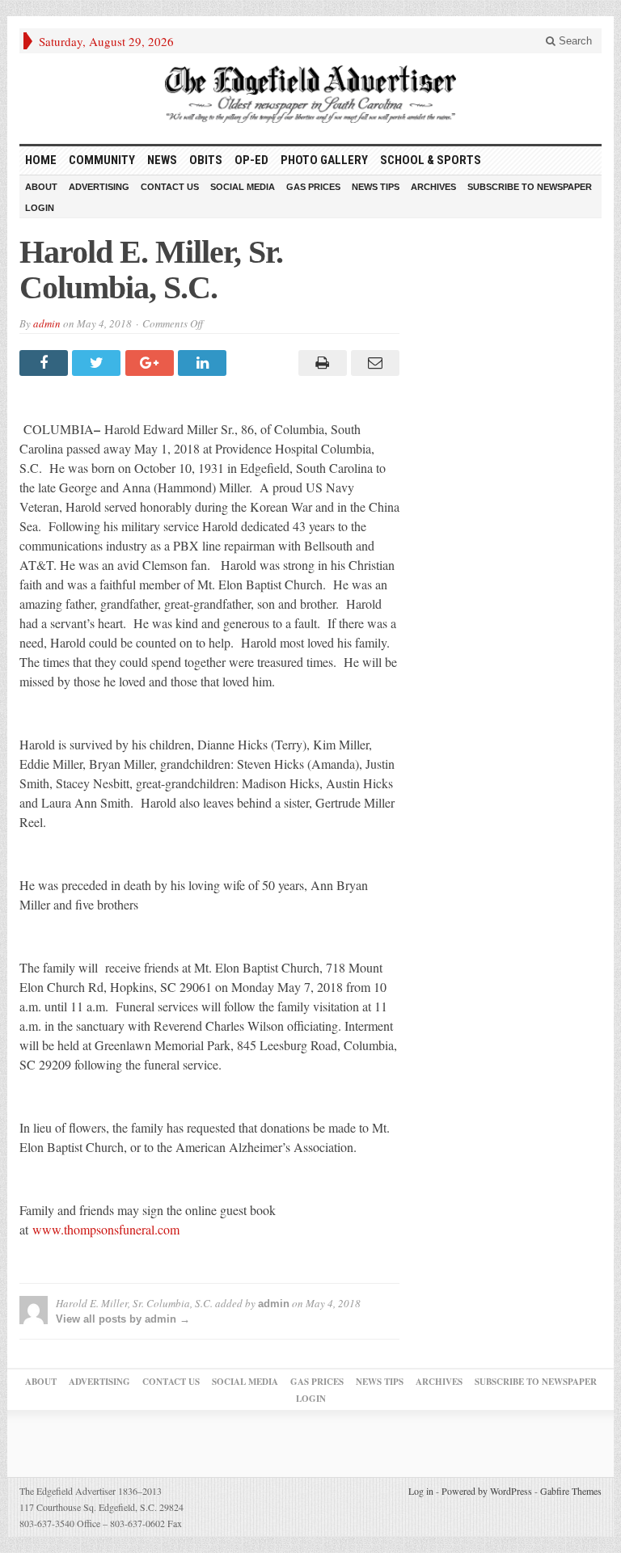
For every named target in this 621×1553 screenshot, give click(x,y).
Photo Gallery (324, 160)
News (162, 160)
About (41, 187)
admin (47, 323)
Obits (205, 160)
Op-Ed (251, 160)
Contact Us (170, 187)
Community (102, 160)
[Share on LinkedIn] (204, 363)
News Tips (375, 187)
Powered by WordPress (486, 1490)
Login (39, 208)
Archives (433, 187)
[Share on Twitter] (98, 363)
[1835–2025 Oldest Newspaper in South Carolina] (310, 94)
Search (574, 41)
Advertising (99, 187)
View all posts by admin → (123, 1319)
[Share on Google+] (151, 363)
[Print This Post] (320, 363)
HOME (41, 160)
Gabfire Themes (571, 1490)
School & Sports (430, 160)
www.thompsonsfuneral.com (106, 1229)
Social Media (242, 187)
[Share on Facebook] (45, 363)
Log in (420, 1490)
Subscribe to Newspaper (529, 187)
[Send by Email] (373, 363)
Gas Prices (313, 187)
